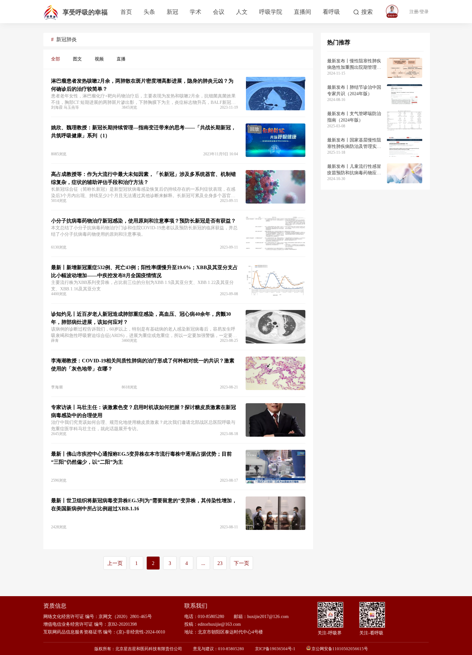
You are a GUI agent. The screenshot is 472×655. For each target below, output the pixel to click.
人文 (242, 12)
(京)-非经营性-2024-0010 (141, 632)
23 (220, 563)
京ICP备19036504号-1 (275, 648)
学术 (195, 12)
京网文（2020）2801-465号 (125, 616)
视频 (99, 59)
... (203, 563)
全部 (55, 59)
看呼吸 (331, 12)
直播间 (302, 12)
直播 (121, 59)
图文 (77, 59)
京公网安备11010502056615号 (339, 648)
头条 (149, 12)
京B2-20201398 (122, 624)
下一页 (241, 563)
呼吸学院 (270, 12)
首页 (126, 12)
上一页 (115, 563)
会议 (218, 12)
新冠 (172, 12)
